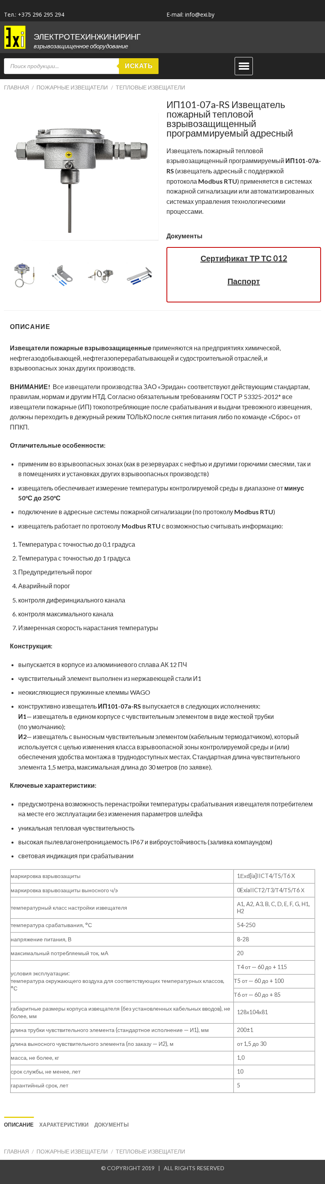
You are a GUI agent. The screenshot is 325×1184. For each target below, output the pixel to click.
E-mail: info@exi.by (190, 14)
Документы (184, 235)
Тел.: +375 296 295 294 (34, 14)
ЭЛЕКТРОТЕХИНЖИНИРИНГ (87, 36)
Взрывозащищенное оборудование (81, 45)
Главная (16, 87)
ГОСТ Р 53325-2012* (251, 396)
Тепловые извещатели (150, 87)
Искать (139, 65)
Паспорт (244, 281)
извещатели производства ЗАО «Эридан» (125, 386)
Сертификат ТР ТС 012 (244, 258)
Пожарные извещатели (72, 87)
